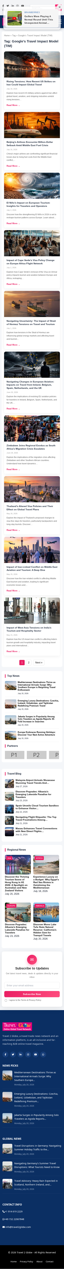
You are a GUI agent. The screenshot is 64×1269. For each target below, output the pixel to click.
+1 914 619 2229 (13, 1211)
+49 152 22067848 (14, 1219)
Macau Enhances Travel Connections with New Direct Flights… (36, 830)
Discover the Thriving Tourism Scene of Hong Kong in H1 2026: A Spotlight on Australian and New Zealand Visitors (17, 883)
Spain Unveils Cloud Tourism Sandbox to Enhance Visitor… (37, 807)
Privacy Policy (26, 1261)
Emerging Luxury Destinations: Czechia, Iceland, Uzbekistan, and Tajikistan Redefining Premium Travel (38, 703)
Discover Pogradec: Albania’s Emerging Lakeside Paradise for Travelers (33, 794)
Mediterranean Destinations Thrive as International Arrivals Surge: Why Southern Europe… (35, 1076)
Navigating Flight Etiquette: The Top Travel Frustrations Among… (36, 818)
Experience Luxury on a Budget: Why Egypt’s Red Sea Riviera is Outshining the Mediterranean (46, 882)
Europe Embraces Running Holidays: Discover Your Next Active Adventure (36, 733)
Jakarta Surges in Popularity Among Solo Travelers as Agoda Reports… (36, 1116)
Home (14, 1261)
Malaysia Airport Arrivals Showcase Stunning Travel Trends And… (35, 781)
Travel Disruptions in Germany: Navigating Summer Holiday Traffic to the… (37, 1147)
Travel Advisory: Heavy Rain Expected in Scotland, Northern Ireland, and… (36, 1182)
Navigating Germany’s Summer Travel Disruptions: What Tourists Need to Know (37, 1165)
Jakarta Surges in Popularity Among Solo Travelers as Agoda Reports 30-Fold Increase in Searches (36, 719)
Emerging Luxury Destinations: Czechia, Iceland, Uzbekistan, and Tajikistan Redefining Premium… (36, 1097)
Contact (49, 1261)
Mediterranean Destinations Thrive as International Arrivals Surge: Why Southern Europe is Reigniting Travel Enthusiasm (36, 686)
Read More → (13, 105)
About (39, 1261)
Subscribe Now (32, 994)
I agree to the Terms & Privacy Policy (25, 1000)
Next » (38, 662)
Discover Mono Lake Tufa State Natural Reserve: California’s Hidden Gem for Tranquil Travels (44, 930)
